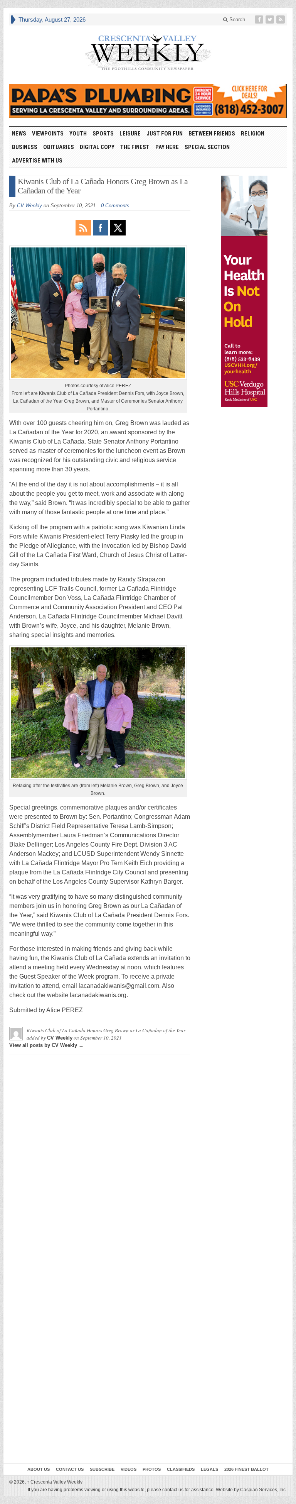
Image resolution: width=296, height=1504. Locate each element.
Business (24, 147)
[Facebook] (259, 19)
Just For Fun (164, 133)
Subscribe (102, 1469)
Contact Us (70, 1469)
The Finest (135, 147)
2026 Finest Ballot (246, 1469)
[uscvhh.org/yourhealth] (244, 291)
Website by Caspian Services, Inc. (251, 1489)
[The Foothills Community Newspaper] (148, 52)
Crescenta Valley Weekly (54, 1482)
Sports (103, 133)
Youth (78, 133)
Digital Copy (97, 147)
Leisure (130, 133)
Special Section (207, 147)
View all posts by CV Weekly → (46, 1045)
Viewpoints (48, 133)
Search (236, 19)
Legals (209, 1469)
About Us (38, 1469)
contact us (172, 1489)
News (19, 133)
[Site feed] (281, 19)
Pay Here (167, 147)
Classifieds (181, 1469)
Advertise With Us (37, 160)
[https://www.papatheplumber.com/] (148, 101)
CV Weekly (29, 205)
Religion (252, 133)
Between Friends (211, 133)
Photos (152, 1469)
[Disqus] (99, 1157)
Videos (128, 1469)
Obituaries (58, 147)
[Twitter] (270, 19)
